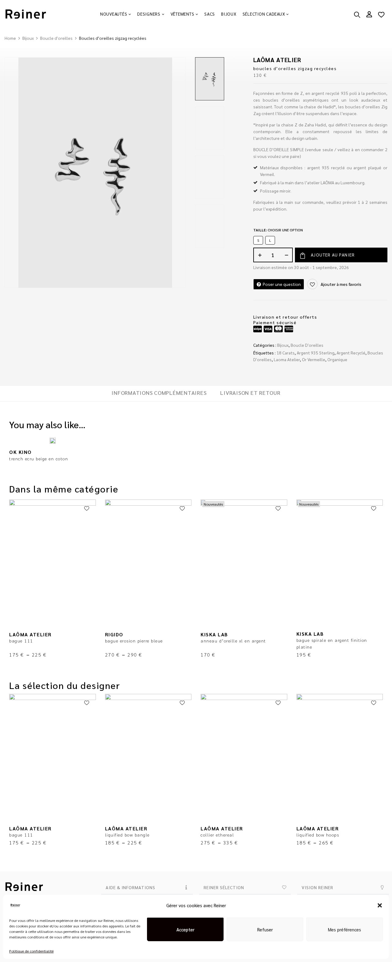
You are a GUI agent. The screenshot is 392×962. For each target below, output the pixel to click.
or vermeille (313, 359)
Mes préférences (344, 929)
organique (337, 359)
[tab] (158, 393)
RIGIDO (114, 634)
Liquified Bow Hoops (317, 834)
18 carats (286, 352)
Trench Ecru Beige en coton (38, 458)
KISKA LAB (214, 634)
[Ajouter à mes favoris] (87, 509)
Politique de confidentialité (31, 951)
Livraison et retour (250, 392)
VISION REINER (317, 887)
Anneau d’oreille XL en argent (233, 640)
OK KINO (20, 452)
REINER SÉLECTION (224, 887)
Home (10, 38)
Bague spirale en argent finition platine (331, 643)
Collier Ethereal (217, 834)
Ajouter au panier (333, 254)
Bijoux (28, 38)
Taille (278, 229)
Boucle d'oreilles (56, 38)
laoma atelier (287, 359)
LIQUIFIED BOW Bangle (127, 834)
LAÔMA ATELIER (277, 60)
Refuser (265, 929)
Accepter (185, 929)
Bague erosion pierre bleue (134, 640)
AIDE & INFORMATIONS (130, 887)
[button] (380, 905)
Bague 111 (21, 640)
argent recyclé (351, 352)
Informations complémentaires (158, 392)
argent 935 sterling (315, 352)
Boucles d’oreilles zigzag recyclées (295, 68)
